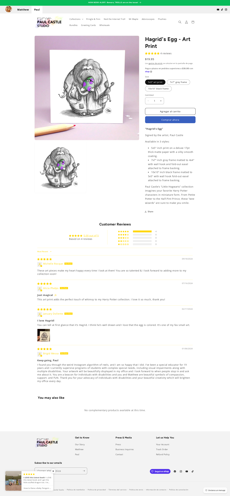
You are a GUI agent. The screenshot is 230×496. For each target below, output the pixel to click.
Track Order (162, 449)
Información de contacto (156, 490)
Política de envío (136, 490)
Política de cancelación (178, 490)
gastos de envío (156, 63)
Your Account (162, 444)
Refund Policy (163, 454)
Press (118, 444)
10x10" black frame (158, 88)
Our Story (80, 444)
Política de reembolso (76, 490)
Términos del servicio (118, 490)
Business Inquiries (125, 449)
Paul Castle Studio (56, 490)
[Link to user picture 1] (43, 335)
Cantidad (149, 95)
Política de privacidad (97, 490)
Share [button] (150, 211)
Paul (37, 9)
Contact (119, 454)
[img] (44, 259)
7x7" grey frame (178, 82)
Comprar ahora (170, 119)
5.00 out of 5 (91, 235)
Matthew (23, 9)
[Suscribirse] (84, 470)
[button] (76, 19)
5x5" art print (155, 82)
